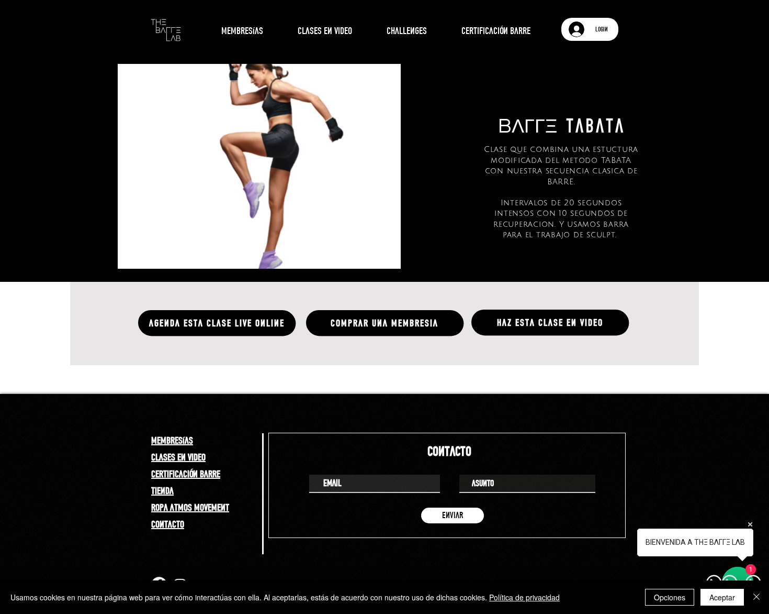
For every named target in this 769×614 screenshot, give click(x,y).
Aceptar (722, 597)
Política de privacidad (524, 597)
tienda (162, 490)
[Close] (756, 597)
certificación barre (185, 473)
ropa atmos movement (190, 507)
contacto (167, 524)
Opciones (669, 597)
